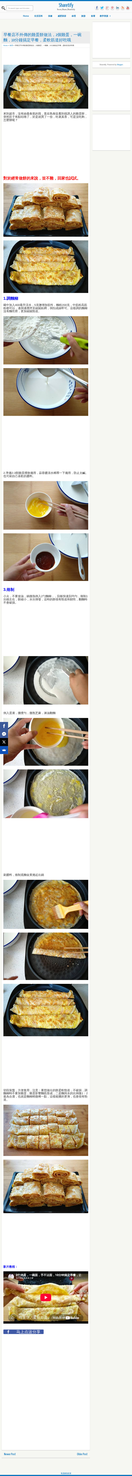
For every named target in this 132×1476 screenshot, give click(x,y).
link (117, 7)
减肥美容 (62, 16)
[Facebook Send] (4, 734)
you (127, 7)
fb (96, 7)
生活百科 (38, 16)
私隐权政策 (66, 1473)
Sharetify (66, 5)
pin (112, 7)
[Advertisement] (62, 56)
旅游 (83, 16)
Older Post (82, 1454)
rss (122, 7)
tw (102, 7)
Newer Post (10, 1454)
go (107, 7)
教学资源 (104, 16)
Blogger (120, 65)
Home (26, 16)
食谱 (93, 16)
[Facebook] (4, 726)
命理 (74, 16)
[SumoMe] (4, 750)
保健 (50, 16)
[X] (4, 742)
